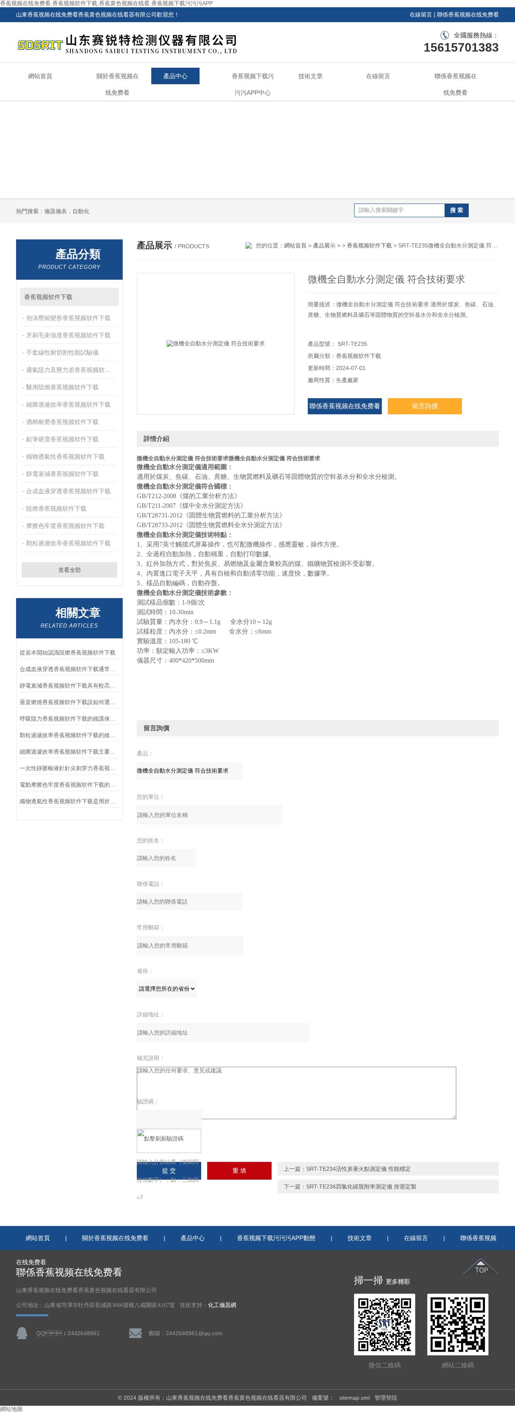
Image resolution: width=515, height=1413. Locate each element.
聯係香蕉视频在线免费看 (468, 14)
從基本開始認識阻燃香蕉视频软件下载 (67, 652)
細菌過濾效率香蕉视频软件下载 (68, 404)
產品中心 (175, 76)
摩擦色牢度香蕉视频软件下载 (65, 525)
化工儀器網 (222, 1305)
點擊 (109, 297)
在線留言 (421, 14)
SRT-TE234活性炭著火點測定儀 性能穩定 (358, 1169)
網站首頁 (40, 76)
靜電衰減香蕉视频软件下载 (62, 473)
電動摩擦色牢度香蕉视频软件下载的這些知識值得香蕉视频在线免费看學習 (69, 784)
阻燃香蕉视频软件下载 (56, 508)
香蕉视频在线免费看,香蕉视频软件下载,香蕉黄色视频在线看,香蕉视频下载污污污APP (106, 3)
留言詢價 (425, 406)
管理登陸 (386, 1397)
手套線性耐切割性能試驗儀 (62, 352)
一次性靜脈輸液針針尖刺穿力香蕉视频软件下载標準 (69, 768)
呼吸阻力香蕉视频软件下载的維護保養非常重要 (69, 718)
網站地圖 (11, 1409)
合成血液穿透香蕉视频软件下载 (68, 491)
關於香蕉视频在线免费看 (118, 84)
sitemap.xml (354, 1397)
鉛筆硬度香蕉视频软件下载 (62, 439)
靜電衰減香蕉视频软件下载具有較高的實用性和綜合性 (69, 685)
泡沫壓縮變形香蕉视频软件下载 (68, 317)
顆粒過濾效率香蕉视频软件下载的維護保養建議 (69, 735)
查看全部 (69, 570)
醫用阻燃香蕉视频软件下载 (62, 387)
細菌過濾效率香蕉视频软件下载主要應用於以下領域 (69, 751)
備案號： (323, 1397)
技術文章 (311, 76)
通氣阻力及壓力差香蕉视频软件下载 (72, 369)
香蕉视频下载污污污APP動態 (276, 1237)
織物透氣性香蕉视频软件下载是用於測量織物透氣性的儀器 (69, 801)
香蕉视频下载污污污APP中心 (253, 84)
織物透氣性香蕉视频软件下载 (65, 456)
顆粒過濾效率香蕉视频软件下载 (68, 543)
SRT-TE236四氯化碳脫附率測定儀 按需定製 (361, 1186)
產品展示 (324, 245)
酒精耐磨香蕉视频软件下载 (62, 421)
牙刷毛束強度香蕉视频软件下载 (68, 335)
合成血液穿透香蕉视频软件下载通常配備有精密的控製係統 (69, 669)
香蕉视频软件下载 (48, 296)
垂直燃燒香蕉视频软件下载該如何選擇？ (69, 702)
